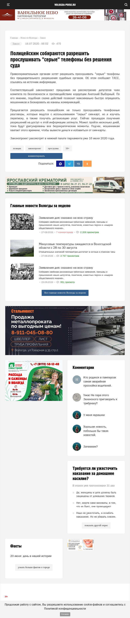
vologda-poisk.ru (65, 5)
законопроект (34, 148)
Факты (15, 546)
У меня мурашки (94, 415)
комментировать (36, 156)
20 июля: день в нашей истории (30, 556)
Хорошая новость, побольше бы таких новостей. (96, 431)
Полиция (17, 148)
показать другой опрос (96, 525)
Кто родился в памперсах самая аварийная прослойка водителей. (99, 381)
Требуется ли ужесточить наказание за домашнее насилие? (95, 473)
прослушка (53, 148)
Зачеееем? (90, 446)
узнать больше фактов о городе (34, 567)
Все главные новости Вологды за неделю (65, 292)
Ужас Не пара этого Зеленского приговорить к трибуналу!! (100, 399)
